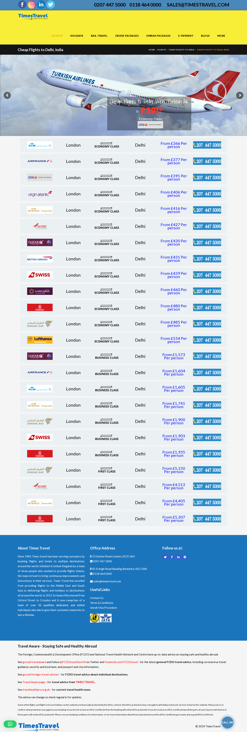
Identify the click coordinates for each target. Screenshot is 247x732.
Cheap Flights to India (181, 50)
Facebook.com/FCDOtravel (121, 662)
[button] (10, 724)
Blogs (205, 35)
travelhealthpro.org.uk (36, 689)
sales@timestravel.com (197, 5)
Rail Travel (99, 35)
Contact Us (96, 597)
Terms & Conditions (101, 602)
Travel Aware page (34, 682)
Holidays (76, 35)
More (221, 35)
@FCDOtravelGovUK (73, 662)
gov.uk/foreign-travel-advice (40, 674)
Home (152, 50)
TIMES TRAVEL (85, 682)
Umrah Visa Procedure (103, 607)
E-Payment (186, 35)
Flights (57, 35)
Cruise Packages (127, 35)
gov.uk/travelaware (34, 662)
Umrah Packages (158, 35)
